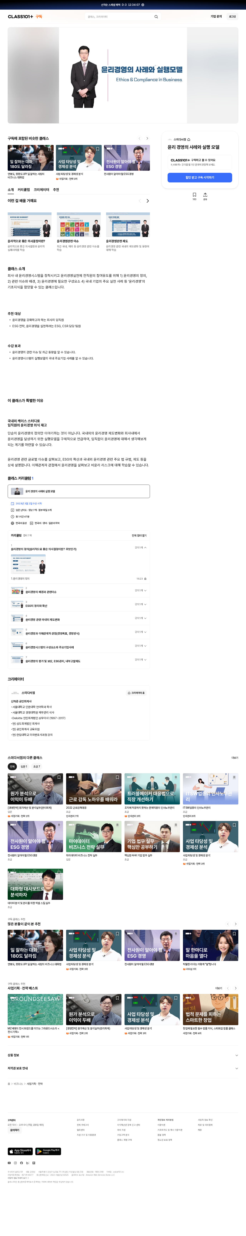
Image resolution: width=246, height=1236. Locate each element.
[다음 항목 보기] (147, 201)
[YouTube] (9, 1162)
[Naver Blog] (27, 1162)
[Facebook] (21, 1162)
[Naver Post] (33, 1162)
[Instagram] (15, 1162)
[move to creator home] (189, 140)
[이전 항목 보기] (140, 201)
